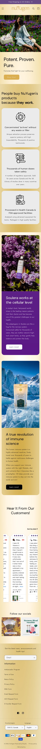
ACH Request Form (11, 699)
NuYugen (12, 743)
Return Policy (9, 679)
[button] (2, 8)
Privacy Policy (9, 684)
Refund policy (22, 747)
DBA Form (8, 689)
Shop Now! (11, 77)
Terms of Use (9, 674)
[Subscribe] (34, 657)
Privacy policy (33, 744)
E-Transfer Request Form (13, 704)
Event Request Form (11, 694)
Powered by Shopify (21, 743)
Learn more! (14, 347)
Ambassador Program (12, 669)
